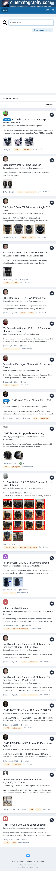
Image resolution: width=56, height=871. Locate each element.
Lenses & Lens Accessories (34, 828)
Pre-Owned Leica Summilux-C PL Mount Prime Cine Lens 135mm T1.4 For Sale (28, 645)
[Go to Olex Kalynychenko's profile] (5, 427)
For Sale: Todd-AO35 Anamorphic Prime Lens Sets (26, 121)
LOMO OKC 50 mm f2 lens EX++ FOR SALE (27, 402)
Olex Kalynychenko (10, 437)
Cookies (40, 862)
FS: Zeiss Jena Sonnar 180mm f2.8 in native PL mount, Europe (27, 330)
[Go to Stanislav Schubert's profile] (5, 394)
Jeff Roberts (8, 126)
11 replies (23, 840)
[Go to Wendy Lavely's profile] (5, 556)
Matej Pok (7, 334)
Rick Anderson (8, 168)
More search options (43, 30)
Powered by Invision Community (28, 867)
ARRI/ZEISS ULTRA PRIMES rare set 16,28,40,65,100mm (22, 781)
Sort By (49, 104)
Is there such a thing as (15, 608)
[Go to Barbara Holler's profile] (5, 476)
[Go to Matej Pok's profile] (5, 322)
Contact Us (30, 862)
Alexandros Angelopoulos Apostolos (17, 611)
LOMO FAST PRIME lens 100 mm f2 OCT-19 (27, 710)
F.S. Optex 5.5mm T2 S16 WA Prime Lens (25, 252)
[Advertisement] (28, 61)
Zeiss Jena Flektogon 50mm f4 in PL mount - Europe (27, 366)
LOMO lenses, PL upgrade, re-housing (23, 433)
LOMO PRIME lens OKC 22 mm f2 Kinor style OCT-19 (27, 745)
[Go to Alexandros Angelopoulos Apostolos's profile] (5, 602)
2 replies (24, 280)
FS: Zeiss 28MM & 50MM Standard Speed (26, 562)
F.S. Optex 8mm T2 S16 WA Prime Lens (24, 297)
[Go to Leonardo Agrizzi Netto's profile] (5, 773)
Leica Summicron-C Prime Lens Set (22, 164)
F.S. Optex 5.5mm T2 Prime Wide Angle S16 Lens (26, 209)
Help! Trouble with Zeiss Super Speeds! (24, 824)
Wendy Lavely (8, 566)
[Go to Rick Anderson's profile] (5, 159)
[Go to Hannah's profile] (5, 818)
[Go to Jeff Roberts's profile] (5, 113)
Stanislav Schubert (10, 407)
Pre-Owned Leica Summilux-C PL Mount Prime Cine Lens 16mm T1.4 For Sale (28, 679)
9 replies (24, 590)
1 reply (24, 346)
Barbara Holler (8, 488)
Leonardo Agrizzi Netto (12, 786)
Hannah (6, 828)
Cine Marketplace (34, 126)
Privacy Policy (18, 862)
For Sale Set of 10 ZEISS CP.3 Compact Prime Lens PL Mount (27, 484)
